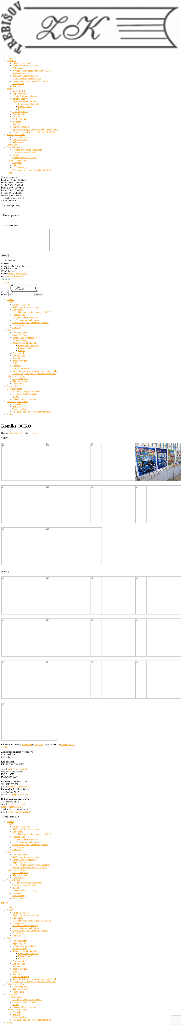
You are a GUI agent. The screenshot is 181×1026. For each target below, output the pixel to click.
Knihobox (16, 124)
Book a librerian (19, 119)
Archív (10, 173)
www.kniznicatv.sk (14, 276)
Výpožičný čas (19, 94)
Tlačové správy (19, 167)
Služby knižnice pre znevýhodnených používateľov (35, 129)
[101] (29, 739)
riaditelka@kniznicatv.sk (19, 786)
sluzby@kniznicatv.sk (18, 273)
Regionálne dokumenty (28, 104)
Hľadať (4, 294)
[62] (118, 697)
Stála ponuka (18, 142)
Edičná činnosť (25, 106)
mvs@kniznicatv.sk (16, 804)
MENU (4, 903)
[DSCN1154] (29, 564)
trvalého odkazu (67, 744)
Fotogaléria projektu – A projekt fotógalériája (32, 170)
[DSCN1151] (74, 522)
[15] (118, 613)
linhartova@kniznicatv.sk (19, 812)
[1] (29, 613)
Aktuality (16, 165)
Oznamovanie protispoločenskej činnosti (30, 81)
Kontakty (16, 86)
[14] (74, 613)
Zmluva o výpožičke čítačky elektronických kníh (34, 132)
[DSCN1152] (118, 522)
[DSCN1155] (74, 564)
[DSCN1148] (118, 480)
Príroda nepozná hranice (17, 160)
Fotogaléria (12, 144)
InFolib (15, 155)
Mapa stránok (18, 898)
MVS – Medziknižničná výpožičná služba (31, 865)
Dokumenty (17, 68)
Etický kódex (18, 83)
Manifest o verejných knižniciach (27, 150)
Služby (10, 88)
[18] (29, 655)
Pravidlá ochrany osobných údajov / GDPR (31, 71)
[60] (29, 697)
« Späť (4, 747)
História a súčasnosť (21, 63)
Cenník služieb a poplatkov (24, 96)
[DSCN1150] (29, 522)
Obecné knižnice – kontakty (24, 157)
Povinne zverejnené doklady (25, 76)
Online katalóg (19, 895)
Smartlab (16, 116)
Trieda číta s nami (20, 137)
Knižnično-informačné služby (25, 65)
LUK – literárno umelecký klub (26, 78)
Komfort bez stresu (20, 127)
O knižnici (11, 60)
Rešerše (21, 109)
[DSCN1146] (29, 480)
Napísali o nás (18, 73)
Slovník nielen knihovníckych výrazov (29, 867)
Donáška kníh (18, 114)
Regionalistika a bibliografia (24, 101)
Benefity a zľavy (19, 99)
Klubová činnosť (20, 139)
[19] (74, 655)
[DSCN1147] (74, 480)
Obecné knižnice (14, 147)
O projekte (17, 162)
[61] (74, 697)
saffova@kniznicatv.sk (18, 794)
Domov (10, 58)
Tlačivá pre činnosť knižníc (24, 152)
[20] (118, 655)
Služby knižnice (19, 91)
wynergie (34, 433)
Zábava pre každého (16, 134)
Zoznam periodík (20, 111)
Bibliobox (16, 122)
